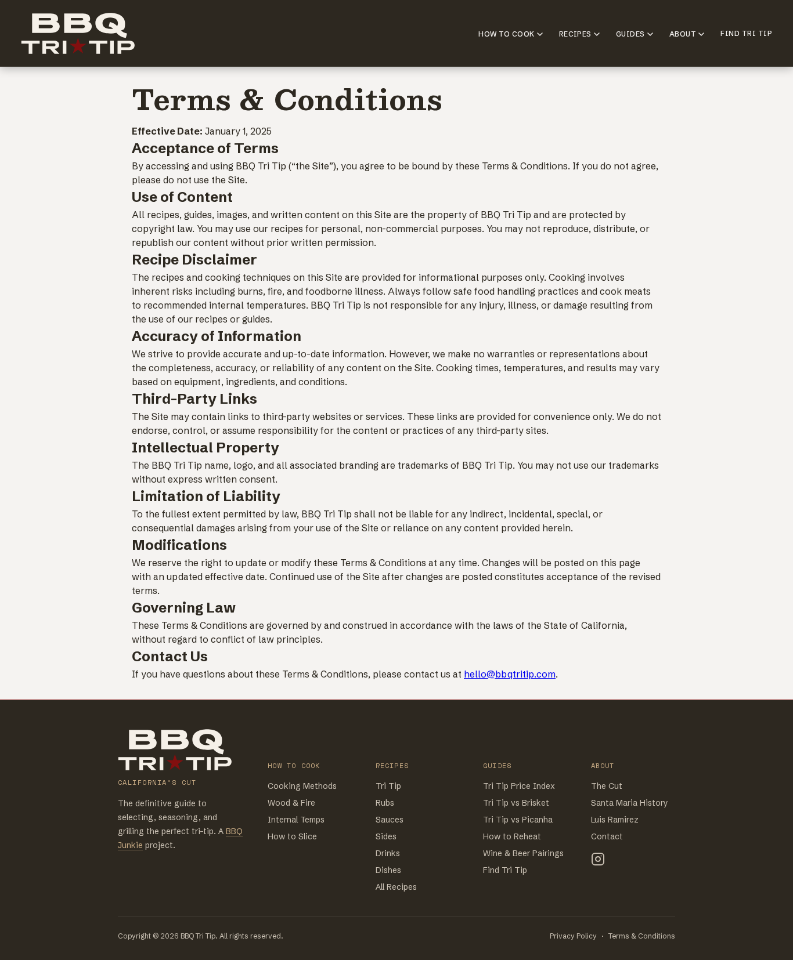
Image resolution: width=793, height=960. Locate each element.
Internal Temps (296, 819)
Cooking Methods (302, 786)
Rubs (385, 803)
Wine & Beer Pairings (523, 853)
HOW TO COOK (506, 34)
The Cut (606, 786)
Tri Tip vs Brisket (516, 803)
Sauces (389, 819)
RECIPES (575, 34)
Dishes (388, 870)
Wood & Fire (291, 803)
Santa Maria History (629, 803)
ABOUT (682, 34)
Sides (386, 836)
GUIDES (630, 34)
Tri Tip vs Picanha (518, 819)
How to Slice (292, 836)
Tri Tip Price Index (519, 786)
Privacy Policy (573, 936)
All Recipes (396, 887)
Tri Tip (388, 786)
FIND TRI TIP (746, 33)
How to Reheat (512, 836)
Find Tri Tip (505, 870)
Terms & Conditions (641, 936)
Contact (607, 836)
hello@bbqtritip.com (510, 674)
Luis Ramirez (615, 819)
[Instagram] (598, 861)
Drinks (388, 853)
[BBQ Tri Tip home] (176, 749)
